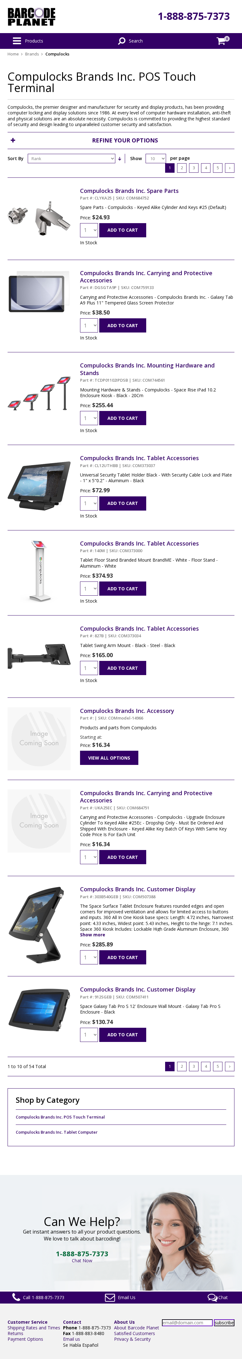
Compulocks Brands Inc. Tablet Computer (57, 1132)
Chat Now (82, 1261)
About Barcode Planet (136, 1328)
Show (136, 158)
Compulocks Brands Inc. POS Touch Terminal (60, 1117)
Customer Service (28, 1322)
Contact (72, 1322)
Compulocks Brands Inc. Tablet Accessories (139, 461)
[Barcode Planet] (32, 16)
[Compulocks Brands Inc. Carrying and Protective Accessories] (39, 272)
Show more (92, 935)
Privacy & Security (132, 1339)
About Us (124, 1322)
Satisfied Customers (134, 1333)
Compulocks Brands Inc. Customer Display (138, 892)
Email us (71, 1339)
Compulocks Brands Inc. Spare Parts (129, 194)
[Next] (229, 168)
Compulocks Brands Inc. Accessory (127, 714)
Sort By (16, 158)
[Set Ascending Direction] (119, 158)
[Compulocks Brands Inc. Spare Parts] (39, 190)
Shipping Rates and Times (34, 1328)
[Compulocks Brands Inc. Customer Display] (39, 888)
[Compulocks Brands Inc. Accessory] (39, 710)
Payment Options (25, 1339)
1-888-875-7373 (194, 16)
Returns (15, 1333)
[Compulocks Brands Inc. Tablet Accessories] (39, 457)
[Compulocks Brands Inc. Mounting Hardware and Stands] (39, 364)
